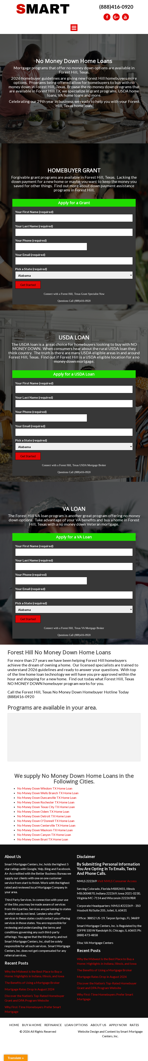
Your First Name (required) (34, 212)
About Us (98, 1025)
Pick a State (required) (31, 269)
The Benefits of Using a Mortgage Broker (32, 982)
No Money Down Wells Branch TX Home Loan (47, 793)
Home (14, 1025)
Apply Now (118, 1025)
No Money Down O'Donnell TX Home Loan (45, 821)
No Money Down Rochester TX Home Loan (45, 802)
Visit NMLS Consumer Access (117, 881)
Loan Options (76, 1025)
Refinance (53, 1025)
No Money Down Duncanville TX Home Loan (46, 797)
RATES (134, 1025)
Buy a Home (31, 1025)
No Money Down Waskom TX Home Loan (45, 830)
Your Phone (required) (31, 240)
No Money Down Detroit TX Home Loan (44, 816)
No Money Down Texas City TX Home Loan (46, 807)
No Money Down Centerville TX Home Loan (46, 825)
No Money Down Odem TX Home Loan (43, 811)
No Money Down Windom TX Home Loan (44, 788)
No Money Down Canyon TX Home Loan (44, 834)
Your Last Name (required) (34, 226)
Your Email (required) (30, 254)
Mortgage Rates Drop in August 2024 (29, 989)
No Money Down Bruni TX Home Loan (42, 839)
